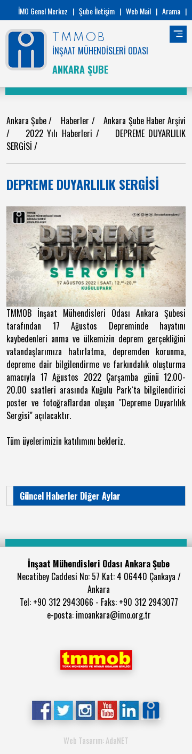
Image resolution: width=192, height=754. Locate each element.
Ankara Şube (27, 120)
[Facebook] (41, 708)
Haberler (76, 120)
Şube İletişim (97, 11)
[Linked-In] (129, 708)
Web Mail (138, 11)
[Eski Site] (151, 708)
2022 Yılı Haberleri (61, 133)
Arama (171, 11)
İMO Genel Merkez (43, 11)
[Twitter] (63, 708)
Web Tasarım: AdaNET (96, 740)
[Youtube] (107, 708)
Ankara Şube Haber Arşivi (144, 120)
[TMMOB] (96, 658)
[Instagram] (85, 708)
